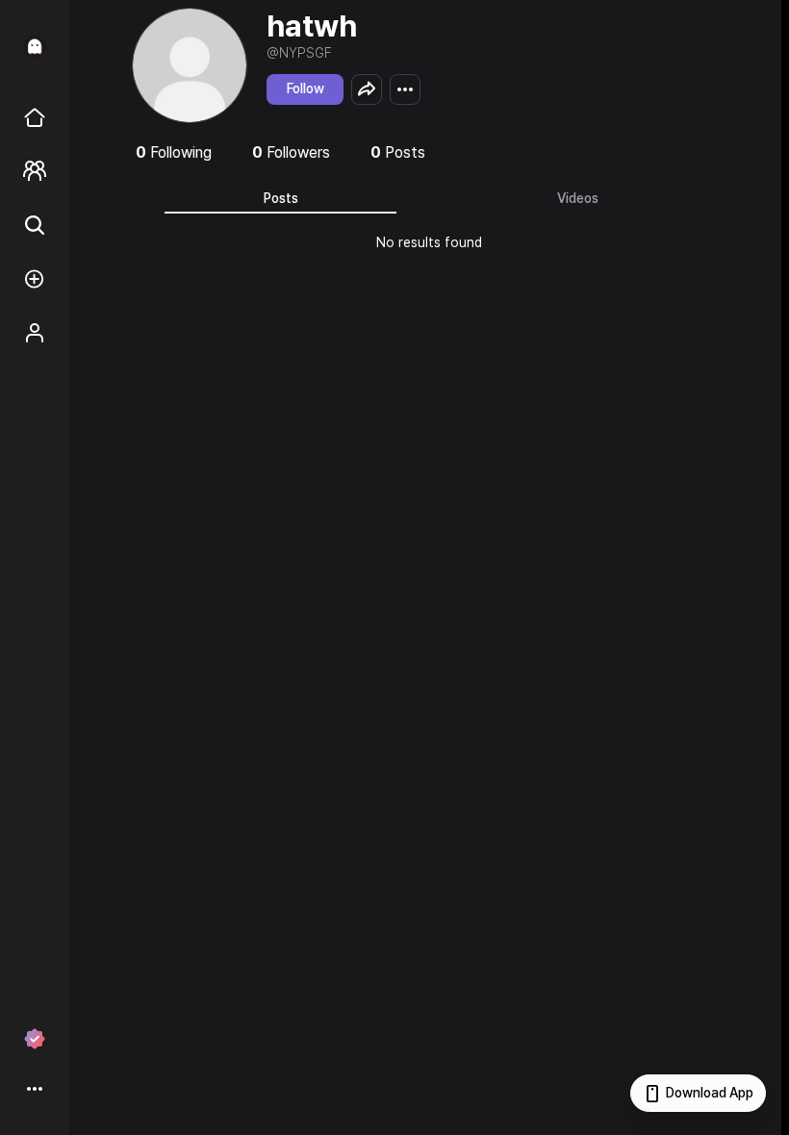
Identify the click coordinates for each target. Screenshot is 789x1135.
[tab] (280, 198)
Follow (305, 88)
